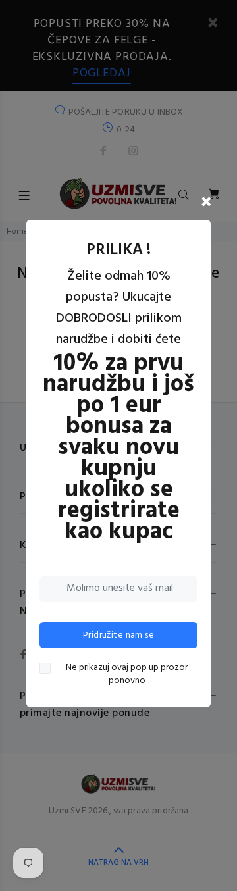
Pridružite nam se (118, 635)
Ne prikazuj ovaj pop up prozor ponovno (127, 674)
